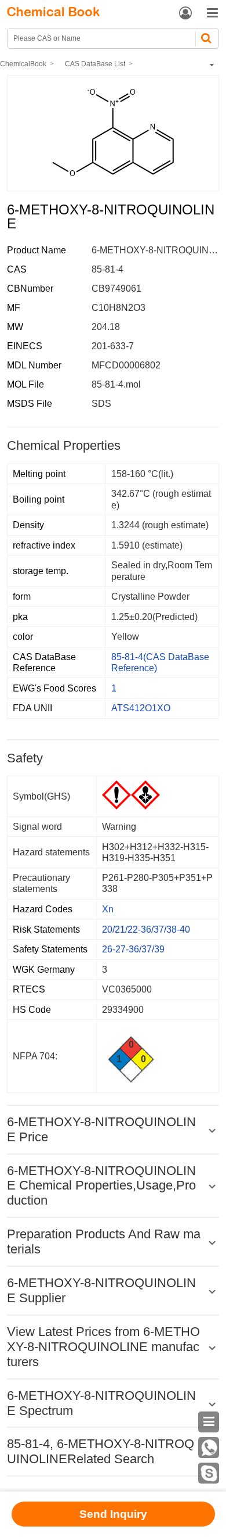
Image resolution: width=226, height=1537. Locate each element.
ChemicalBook (23, 64)
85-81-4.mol (116, 384)
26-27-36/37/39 (133, 949)
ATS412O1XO (140, 708)
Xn (108, 909)
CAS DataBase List (95, 64)
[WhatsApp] (208, 1447)
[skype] (208, 1473)
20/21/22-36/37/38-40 (146, 929)
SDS (101, 404)
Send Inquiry (113, 1514)
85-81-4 (107, 269)
